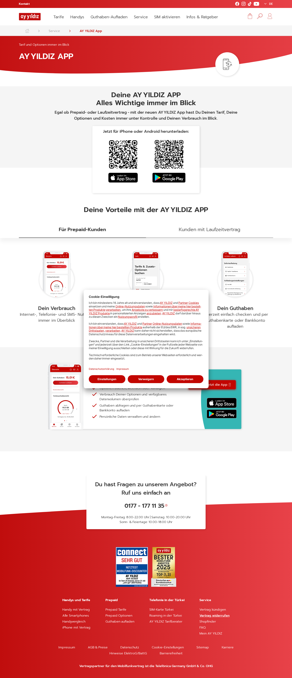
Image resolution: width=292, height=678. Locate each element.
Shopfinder (207, 621)
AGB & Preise (98, 647)
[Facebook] (237, 4)
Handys (77, 17)
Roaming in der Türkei (165, 615)
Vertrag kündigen (212, 609)
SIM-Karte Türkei (161, 609)
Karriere (228, 647)
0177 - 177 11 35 (144, 506)
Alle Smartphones (75, 615)
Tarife (58, 17)
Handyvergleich (73, 621)
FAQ (202, 627)
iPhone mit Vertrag (76, 627)
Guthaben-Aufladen (109, 17)
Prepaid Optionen (118, 615)
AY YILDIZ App (91, 31)
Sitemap (202, 647)
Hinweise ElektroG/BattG (128, 653)
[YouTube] (256, 4)
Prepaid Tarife (115, 609)
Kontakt (24, 4)
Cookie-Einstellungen (168, 647)
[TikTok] (249, 4)
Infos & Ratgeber (202, 17)
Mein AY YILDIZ (210, 633)
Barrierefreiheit (171, 653)
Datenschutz (129, 647)
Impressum (66, 647)
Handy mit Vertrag (76, 609)
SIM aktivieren (167, 17)
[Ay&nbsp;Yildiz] (29, 29)
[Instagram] (244, 4)
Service (141, 17)
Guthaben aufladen (119, 621)
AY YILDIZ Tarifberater (166, 621)
